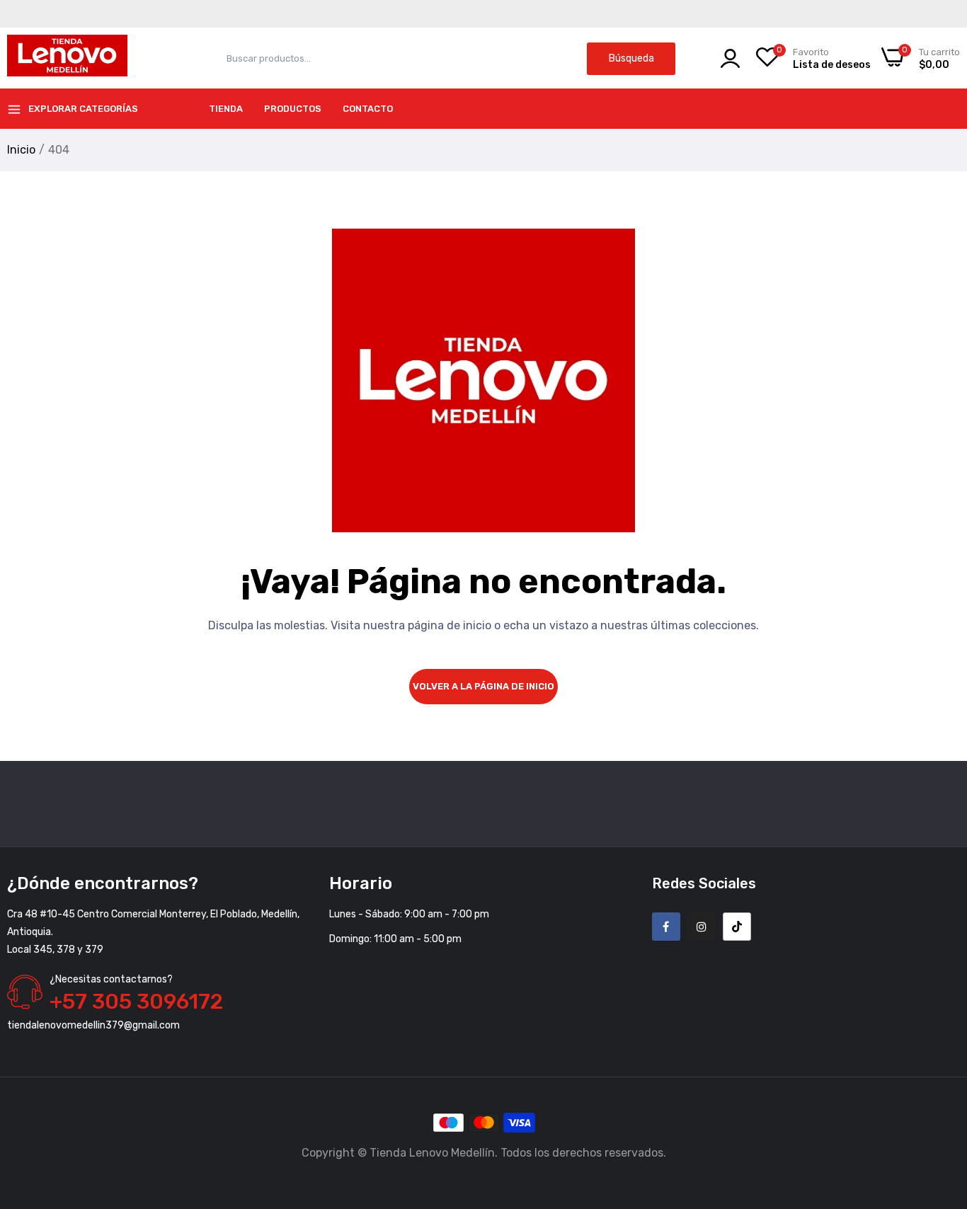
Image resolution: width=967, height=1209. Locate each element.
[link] (938, 1106)
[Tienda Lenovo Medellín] (67, 58)
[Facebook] (666, 926)
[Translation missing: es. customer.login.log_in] (730, 58)
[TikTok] (737, 926)
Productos (292, 108)
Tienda (226, 108)
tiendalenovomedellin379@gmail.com (93, 1025)
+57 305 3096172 (136, 1001)
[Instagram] (701, 926)
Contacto (368, 108)
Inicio (21, 149)
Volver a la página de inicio (483, 686)
